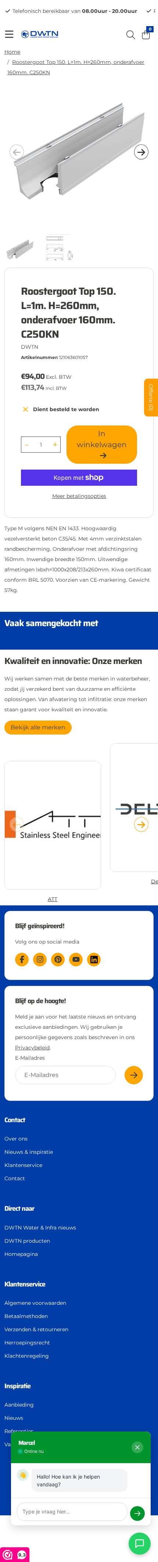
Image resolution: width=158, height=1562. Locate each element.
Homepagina (21, 1254)
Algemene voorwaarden (35, 1303)
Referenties (18, 1431)
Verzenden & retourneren (36, 1329)
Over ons (16, 1138)
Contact (14, 1178)
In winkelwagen (102, 439)
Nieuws (13, 1418)
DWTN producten (27, 1241)
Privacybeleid (32, 1047)
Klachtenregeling (26, 1356)
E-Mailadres (30, 1058)
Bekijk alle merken (38, 727)
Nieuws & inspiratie (28, 1152)
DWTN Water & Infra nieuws (40, 1227)
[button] (141, 152)
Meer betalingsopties (79, 496)
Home (12, 52)
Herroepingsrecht (27, 1342)
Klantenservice (23, 1165)
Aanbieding (19, 1404)
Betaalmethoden (26, 1316)
